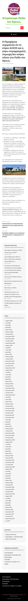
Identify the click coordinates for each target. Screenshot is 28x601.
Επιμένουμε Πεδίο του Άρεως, (14, 20)
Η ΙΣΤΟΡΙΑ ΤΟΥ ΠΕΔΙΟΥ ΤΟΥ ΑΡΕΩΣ (12, 586)
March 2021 (8, 426)
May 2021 (8, 422)
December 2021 (10, 415)
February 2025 (9, 356)
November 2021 (10, 417)
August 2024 (9, 370)
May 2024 (8, 377)
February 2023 (9, 404)
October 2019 (9, 464)
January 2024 (9, 386)
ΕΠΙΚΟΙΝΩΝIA (8, 557)
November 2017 (10, 514)
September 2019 (10, 467)
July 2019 (8, 471)
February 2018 (9, 509)
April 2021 (8, 424)
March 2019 (9, 480)
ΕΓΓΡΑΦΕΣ (7, 559)
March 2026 (9, 329)
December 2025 (10, 336)
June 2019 (8, 473)
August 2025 (9, 345)
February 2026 (9, 332)
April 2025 (8, 352)
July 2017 (8, 521)
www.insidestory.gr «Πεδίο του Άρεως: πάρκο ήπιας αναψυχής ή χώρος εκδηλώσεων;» (12, 259)
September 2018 (10, 494)
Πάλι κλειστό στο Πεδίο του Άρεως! (13, 277)
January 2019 (9, 485)
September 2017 (10, 518)
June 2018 (8, 500)
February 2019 (9, 482)
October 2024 (9, 365)
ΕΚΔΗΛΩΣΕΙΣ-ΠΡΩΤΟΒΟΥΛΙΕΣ (12, 555)
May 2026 (8, 325)
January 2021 (9, 431)
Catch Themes (17, 598)
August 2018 (9, 496)
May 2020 (8, 449)
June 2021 (8, 419)
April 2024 (8, 379)
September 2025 (10, 343)
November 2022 (10, 410)
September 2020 (10, 440)
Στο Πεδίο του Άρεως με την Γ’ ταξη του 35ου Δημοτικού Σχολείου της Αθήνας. (13, 303)
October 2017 (9, 516)
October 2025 (9, 341)
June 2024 (8, 374)
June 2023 (8, 399)
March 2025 (9, 354)
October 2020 (9, 437)
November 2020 (10, 435)
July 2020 (8, 444)
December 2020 (10, 433)
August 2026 (9, 320)
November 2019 (10, 462)
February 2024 (9, 383)
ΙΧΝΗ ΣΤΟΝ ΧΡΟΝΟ (11, 539)
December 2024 (10, 361)
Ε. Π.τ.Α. (4, 63)
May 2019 (8, 476)
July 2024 (8, 372)
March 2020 (9, 453)
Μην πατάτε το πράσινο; (10, 288)
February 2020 (9, 455)
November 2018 (10, 489)
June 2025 (8, 350)
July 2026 (8, 323)
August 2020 (9, 442)
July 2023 (8, 397)
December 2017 (10, 512)
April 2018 (8, 505)
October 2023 (9, 392)
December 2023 (10, 388)
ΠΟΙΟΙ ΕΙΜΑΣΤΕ (8, 553)
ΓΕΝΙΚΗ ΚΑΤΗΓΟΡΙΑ (11, 534)
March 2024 (9, 381)
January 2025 (9, 359)
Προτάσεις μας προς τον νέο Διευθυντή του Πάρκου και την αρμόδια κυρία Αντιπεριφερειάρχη (12, 294)
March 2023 (9, 401)
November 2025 (10, 338)
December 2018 (10, 487)
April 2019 (8, 478)
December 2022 (10, 408)
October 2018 (9, 491)
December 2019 (10, 460)
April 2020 (8, 451)
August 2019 (9, 469)
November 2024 (10, 363)
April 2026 (8, 327)
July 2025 (8, 347)
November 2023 (10, 390)
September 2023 (10, 395)
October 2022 (9, 413)
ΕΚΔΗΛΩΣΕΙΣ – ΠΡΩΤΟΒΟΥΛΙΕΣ (14, 537)
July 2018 (8, 498)
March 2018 (9, 507)
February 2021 (9, 428)
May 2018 (8, 503)
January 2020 (9, 458)
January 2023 (9, 406)
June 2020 (8, 446)
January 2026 (9, 334)
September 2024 (10, 368)
